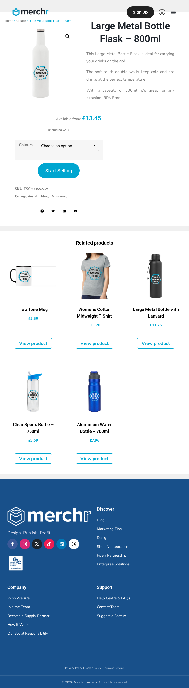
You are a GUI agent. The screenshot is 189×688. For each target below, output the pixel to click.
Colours (26, 145)
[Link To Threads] (74, 544)
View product (33, 343)
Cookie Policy (93, 668)
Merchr (8, 551)
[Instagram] (25, 544)
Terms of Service (113, 668)
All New (21, 21)
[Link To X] (37, 544)
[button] (173, 12)
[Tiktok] (49, 544)
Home (9, 21)
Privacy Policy (73, 668)
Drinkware (58, 196)
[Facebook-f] (12, 544)
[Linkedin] (61, 544)
